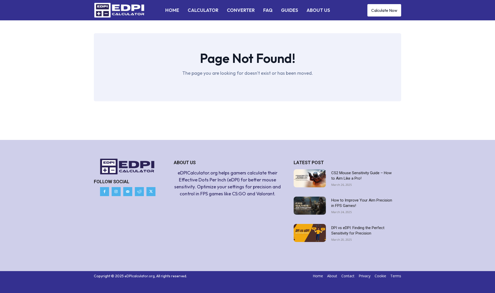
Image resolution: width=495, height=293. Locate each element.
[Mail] (127, 191)
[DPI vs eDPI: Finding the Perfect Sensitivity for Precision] (310, 233)
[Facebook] (104, 191)
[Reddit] (139, 191)
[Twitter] (150, 191)
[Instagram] (116, 191)
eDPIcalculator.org (140, 276)
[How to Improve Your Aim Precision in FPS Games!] (310, 206)
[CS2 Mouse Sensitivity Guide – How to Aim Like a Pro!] (310, 178)
